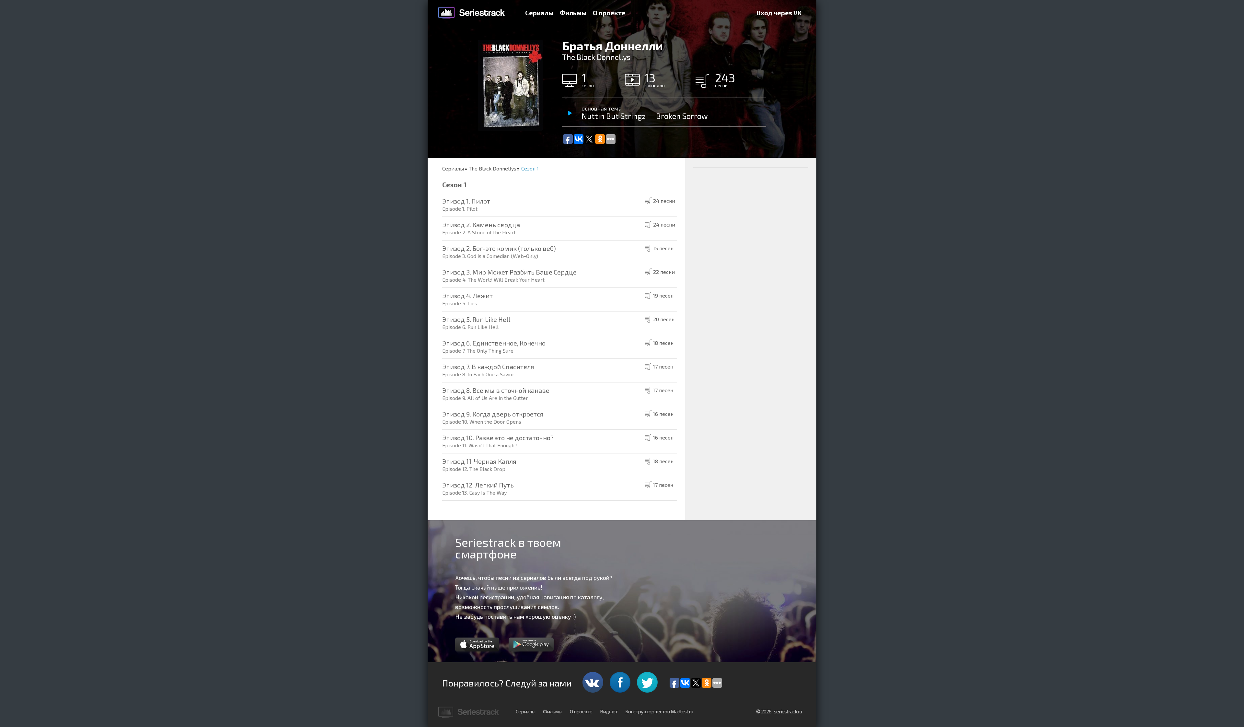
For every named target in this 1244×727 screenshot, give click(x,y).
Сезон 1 (530, 168)
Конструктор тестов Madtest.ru (659, 711)
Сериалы (539, 13)
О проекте (609, 13)
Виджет (608, 711)
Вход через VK (779, 13)
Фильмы (573, 13)
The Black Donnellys (492, 168)
